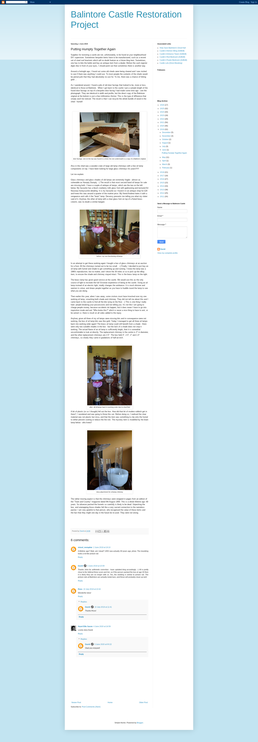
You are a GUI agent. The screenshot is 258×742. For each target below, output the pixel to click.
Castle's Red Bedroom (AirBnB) (172, 57)
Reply (80, 557)
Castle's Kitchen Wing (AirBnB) (172, 51)
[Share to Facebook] (105, 531)
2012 (162, 193)
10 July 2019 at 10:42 (92, 589)
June (164, 150)
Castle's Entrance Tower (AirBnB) (173, 54)
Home (110, 702)
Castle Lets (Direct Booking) (171, 63)
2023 (162, 115)
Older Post (143, 702)
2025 (162, 109)
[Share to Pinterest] (108, 531)
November (166, 136)
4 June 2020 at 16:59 (102, 626)
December (166, 132)
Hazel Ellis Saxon (85, 626)
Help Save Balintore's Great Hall (173, 48)
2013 (162, 190)
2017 (162, 176)
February (166, 168)
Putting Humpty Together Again (174, 153)
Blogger (140, 723)
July (164, 146)
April (164, 161)
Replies (84, 602)
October (165, 139)
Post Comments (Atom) (91, 707)
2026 (162, 105)
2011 (162, 196)
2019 (162, 129)
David (80, 566)
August (165, 143)
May (164, 157)
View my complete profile (167, 253)
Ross (80, 589)
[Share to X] (102, 531)
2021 (162, 122)
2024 (162, 112)
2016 (162, 179)
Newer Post (76, 702)
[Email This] (96, 531)
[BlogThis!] (99, 531)
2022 (162, 119)
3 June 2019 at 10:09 (96, 566)
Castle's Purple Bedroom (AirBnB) (173, 60)
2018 (162, 172)
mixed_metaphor (85, 547)
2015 (162, 183)
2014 (162, 186)
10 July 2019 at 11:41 (103, 607)
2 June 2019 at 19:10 (101, 547)
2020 (162, 126)
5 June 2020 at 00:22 (103, 644)
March (165, 164)
